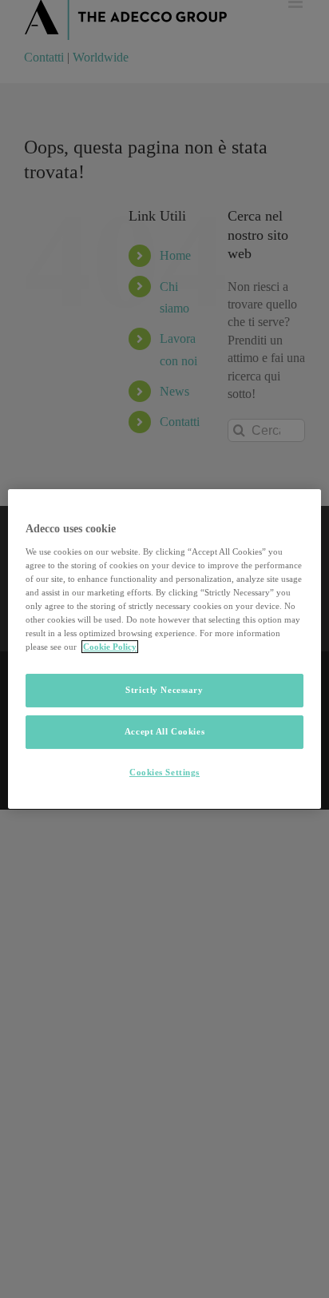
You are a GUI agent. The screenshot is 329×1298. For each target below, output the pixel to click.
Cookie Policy (110, 646)
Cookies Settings (164, 772)
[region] (164, 649)
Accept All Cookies (164, 731)
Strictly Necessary (164, 690)
